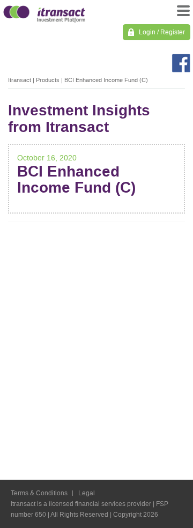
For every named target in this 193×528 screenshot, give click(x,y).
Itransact (19, 80)
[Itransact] (44, 12)
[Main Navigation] (182, 13)
